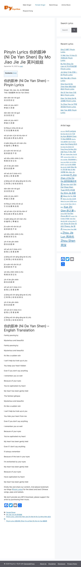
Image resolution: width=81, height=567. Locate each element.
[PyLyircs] (12, 8)
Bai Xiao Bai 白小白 (66, 134)
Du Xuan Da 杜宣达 (66, 147)
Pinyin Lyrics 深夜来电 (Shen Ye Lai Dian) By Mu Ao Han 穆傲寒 (26, 521)
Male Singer (27, 5)
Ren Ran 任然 (68, 184)
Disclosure (61, 564)
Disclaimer (52, 564)
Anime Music (66, 5)
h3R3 (64, 154)
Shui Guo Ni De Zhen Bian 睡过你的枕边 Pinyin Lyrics (68, 86)
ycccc (73, 216)
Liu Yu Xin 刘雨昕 (70, 164)
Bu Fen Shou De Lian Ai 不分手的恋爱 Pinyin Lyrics (69, 66)
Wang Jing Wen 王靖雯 (69, 199)
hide (14, 73)
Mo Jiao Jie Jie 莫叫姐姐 (14, 514)
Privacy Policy (72, 564)
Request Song (28, 11)
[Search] (74, 30)
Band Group (53, 5)
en (73, 147)
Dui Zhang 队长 (71, 144)
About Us (43, 564)
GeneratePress (29, 564)
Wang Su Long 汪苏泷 (67, 201)
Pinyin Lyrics (17, 489)
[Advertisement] (27, 36)
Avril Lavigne (70, 131)
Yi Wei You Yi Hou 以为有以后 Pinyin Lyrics (69, 57)
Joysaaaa (72, 159)
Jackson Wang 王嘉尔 (69, 157)
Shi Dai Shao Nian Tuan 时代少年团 (68, 187)
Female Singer (40, 5)
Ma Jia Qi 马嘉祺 (65, 167)
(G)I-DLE (63, 131)
